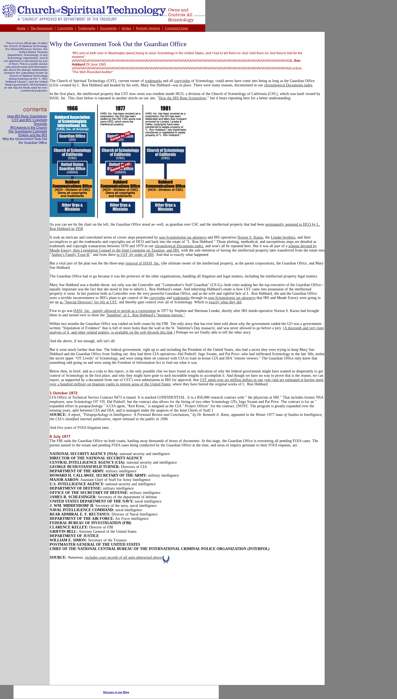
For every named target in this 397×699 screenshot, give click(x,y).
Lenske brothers (283, 237)
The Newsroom (41, 28)
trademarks (153, 81)
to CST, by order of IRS (135, 255)
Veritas (126, 28)
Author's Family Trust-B (70, 255)
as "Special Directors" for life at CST (88, 302)
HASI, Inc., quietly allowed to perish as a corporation (114, 311)
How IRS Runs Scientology (27, 116)
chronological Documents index (288, 85)
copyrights (182, 81)
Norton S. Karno (250, 237)
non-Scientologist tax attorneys (182, 237)
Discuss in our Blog (116, 692)
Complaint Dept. (177, 28)
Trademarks (86, 28)
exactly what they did (225, 302)
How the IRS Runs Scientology (182, 98)
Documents (108, 28)
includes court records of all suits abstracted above (123, 557)
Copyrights (65, 28)
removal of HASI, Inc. (142, 263)
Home (21, 28)
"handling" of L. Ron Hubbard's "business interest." (145, 315)
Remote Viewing (148, 28)
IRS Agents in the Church (28, 128)
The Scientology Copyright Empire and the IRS (27, 133)
